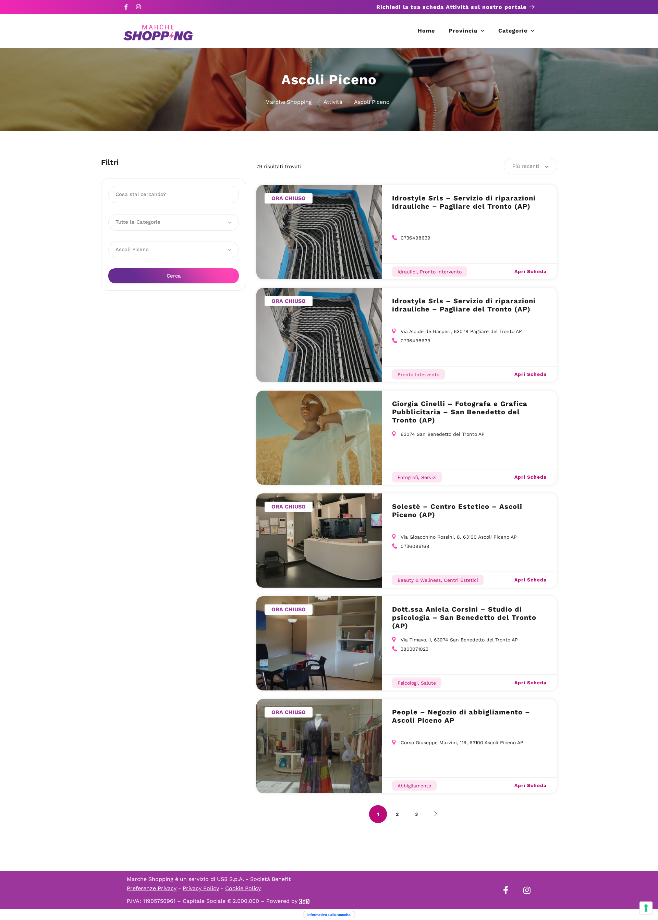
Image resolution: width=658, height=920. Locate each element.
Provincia (463, 30)
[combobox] (530, 166)
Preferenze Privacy (151, 888)
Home (426, 30)
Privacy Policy (201, 888)
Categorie (512, 30)
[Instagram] (138, 7)
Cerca (174, 276)
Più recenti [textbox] (525, 166)
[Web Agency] (304, 901)
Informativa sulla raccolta (329, 914)
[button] (173, 222)
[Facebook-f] (126, 7)
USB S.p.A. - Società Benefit (254, 879)
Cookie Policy (243, 888)
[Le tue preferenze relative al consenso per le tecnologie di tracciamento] (646, 908)
